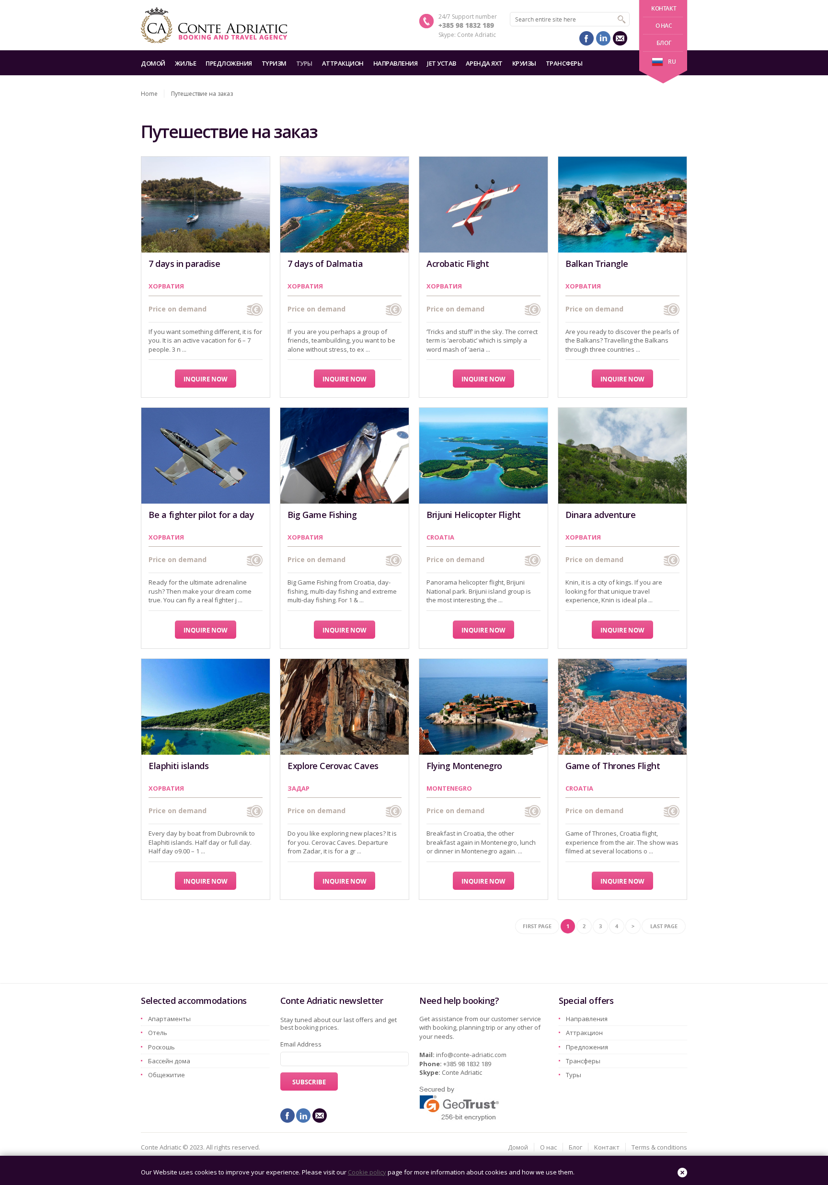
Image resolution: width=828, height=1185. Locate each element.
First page (537, 926)
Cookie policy (367, 1172)
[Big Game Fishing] (344, 456)
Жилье (185, 63)
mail (620, 38)
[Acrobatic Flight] (483, 205)
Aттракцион (343, 63)
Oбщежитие (166, 1074)
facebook (586, 38)
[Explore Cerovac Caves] (344, 707)
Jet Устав (441, 63)
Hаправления (395, 63)
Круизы (524, 63)
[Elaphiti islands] (205, 707)
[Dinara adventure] (622, 456)
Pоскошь (161, 1047)
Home (149, 94)
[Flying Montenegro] (483, 707)
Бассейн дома (169, 1061)
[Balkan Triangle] (622, 205)
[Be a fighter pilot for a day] (205, 456)
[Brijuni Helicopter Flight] (483, 456)
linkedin (603, 38)
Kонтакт (663, 8)
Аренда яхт (484, 63)
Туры (304, 63)
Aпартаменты (169, 1018)
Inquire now (206, 379)
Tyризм (274, 63)
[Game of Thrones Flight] (622, 707)
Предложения (229, 63)
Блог (663, 43)
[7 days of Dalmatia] (344, 205)
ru (672, 62)
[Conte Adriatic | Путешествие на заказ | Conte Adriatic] (214, 25)
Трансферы (564, 63)
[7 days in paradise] (205, 205)
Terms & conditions (659, 1147)
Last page (664, 926)
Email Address (301, 1044)
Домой (153, 63)
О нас (664, 26)
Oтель (157, 1032)
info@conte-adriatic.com (471, 1054)
